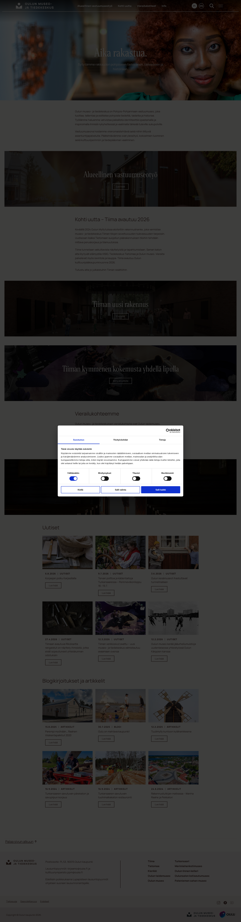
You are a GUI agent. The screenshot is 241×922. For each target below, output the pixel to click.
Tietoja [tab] (162, 440)
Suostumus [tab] (78, 440)
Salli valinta (120, 490)
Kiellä (80, 490)
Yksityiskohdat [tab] (120, 440)
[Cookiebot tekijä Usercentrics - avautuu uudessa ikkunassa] (168, 431)
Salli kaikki (161, 490)
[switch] (105, 478)
